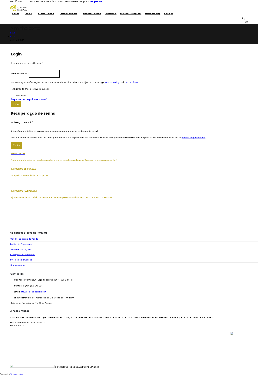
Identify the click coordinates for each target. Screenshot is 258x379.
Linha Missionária (92, 13)
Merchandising (152, 13)
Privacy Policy (112, 82)
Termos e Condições (20, 249)
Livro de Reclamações (21, 260)
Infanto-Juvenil (46, 13)
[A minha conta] (246, 18)
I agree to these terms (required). (32, 88)
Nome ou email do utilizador (27, 63)
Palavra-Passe (20, 73)
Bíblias (15, 13)
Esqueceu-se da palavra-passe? (29, 99)
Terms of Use (131, 82)
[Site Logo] (18, 8)
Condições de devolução (22, 254)
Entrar (16, 104)
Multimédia (110, 13)
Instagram (35, 213)
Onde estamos (17, 265)
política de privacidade (193, 137)
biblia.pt (168, 13)
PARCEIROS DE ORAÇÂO (23, 168)
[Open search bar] (243, 18)
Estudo (28, 13)
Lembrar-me (20, 95)
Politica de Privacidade (21, 244)
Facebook (14, 213)
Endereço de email (22, 122)
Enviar (16, 145)
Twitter (21, 213)
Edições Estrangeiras (130, 13)
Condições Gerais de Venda (24, 239)
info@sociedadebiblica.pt (33, 292)
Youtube (28, 213)
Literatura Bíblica (68, 13)
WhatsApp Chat (16, 374)
